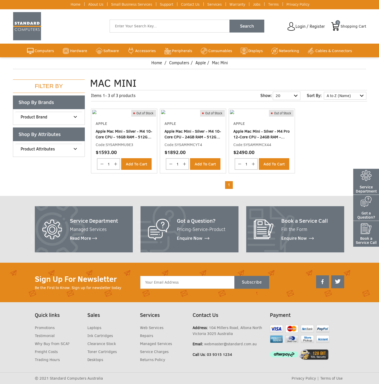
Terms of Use (331, 378)
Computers (179, 63)
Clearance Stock (101, 343)
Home (75, 4)
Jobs (256, 4)
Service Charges (154, 351)
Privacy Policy (297, 4)
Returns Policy (152, 359)
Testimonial (45, 335)
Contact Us (190, 4)
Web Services (151, 327)
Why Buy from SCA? (52, 343)
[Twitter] (337, 281)
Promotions (45, 327)
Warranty (237, 4)
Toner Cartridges (102, 351)
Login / (302, 26)
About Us (95, 4)
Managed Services (156, 343)
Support (166, 4)
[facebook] (322, 281)
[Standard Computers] (28, 26)
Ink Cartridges (100, 335)
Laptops (94, 327)
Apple (200, 63)
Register (317, 26)
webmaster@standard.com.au (230, 344)
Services (214, 4)
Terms (273, 4)
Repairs (146, 335)
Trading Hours (47, 359)
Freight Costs (46, 351)
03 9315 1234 (219, 354)
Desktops (95, 359)
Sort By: (314, 95)
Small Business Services (131, 4)
